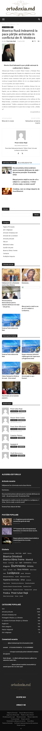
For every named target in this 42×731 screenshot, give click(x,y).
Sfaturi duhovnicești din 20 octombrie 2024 (20, 643)
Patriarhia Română (29, 583)
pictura (35, 589)
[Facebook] (19, 153)
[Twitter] (23, 153)
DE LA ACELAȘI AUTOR (25, 163)
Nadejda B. (14, 444)
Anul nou (18, 553)
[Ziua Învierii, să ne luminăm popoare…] (11, 387)
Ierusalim (10, 569)
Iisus (15, 569)
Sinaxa (16, 596)
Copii (16, 562)
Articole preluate (8, 239)
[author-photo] (21, 140)
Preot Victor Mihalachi (18, 426)
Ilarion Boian (33, 569)
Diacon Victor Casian (17, 418)
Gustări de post (8, 247)
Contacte (6, 253)
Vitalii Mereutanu (16, 453)
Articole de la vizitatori (10, 236)
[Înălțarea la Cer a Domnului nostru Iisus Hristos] (11, 275)
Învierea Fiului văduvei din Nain (11, 506)
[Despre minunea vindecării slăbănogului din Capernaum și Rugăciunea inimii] (31, 346)
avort (24, 553)
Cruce (35, 563)
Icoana (4, 569)
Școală (21, 596)
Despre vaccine (25, 719)
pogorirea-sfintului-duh (13, 715)
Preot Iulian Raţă (11, 41)
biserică (29, 559)
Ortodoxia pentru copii (9, 717)
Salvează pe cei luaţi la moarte (32, 122)
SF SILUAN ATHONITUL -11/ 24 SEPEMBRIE (21, 647)
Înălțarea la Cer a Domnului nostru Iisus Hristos (16, 485)
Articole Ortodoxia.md (10, 233)
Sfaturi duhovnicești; (8, 596)
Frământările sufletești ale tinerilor (16, 721)
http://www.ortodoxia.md (21, 145)
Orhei (23, 580)
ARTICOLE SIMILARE (9, 163)
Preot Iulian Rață (19, 593)
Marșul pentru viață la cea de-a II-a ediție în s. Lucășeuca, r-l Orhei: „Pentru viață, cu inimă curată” (25, 182)
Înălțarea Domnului (12, 713)
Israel (4, 573)
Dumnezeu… (25, 283)
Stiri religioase (11, 24)
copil (20, 563)
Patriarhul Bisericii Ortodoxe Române (12, 586)
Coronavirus (27, 563)
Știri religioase (8, 230)
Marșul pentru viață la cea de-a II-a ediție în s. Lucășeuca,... (30, 308)
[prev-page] (3, 198)
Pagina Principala (8, 227)
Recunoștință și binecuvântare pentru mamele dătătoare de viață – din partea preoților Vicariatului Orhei (21, 495)
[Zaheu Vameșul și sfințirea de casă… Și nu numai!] (11, 368)
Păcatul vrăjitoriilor (33, 717)
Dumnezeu (18, 566)
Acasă (3, 24)
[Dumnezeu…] (31, 275)
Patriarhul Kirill (28, 589)
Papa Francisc (6, 583)
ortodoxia (28, 580)
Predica (6, 593)
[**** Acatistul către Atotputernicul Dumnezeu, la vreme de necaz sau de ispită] (7, 531)
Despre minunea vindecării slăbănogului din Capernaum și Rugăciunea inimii (31, 356)
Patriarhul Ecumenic (18, 589)
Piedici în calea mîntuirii (27, 715)
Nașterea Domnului (11, 580)
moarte (17, 576)
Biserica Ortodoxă (12, 556)
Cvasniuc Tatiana (16, 435)
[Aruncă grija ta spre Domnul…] (31, 368)
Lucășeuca (13, 573)
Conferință (11, 562)
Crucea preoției (15, 719)
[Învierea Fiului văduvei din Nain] (11, 320)
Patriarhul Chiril (27, 586)
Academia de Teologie (8, 553)
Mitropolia (27, 573)
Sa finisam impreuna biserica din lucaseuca (26, 723)
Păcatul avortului (21, 717)
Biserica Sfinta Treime (10, 250)
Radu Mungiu (7, 658)
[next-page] (6, 198)
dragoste (6, 566)
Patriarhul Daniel (7, 589)
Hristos (30, 566)
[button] (3, 19)
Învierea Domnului (8, 723)
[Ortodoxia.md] (21, 8)
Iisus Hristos (23, 569)
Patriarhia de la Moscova (17, 583)
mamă (22, 573)
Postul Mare (30, 721)
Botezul (5, 562)
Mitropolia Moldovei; (8, 576)
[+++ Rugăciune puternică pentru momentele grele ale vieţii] (7, 521)
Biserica (29, 553)
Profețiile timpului (9, 256)
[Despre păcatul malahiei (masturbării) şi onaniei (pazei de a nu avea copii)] (7, 540)
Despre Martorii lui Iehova (26, 713)
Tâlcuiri (5, 242)
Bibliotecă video (8, 245)
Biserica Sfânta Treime (13, 559)
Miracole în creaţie (8, 121)
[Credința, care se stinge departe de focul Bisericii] (7, 191)
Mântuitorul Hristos (25, 576)
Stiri (18, 24)
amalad (5, 647)
